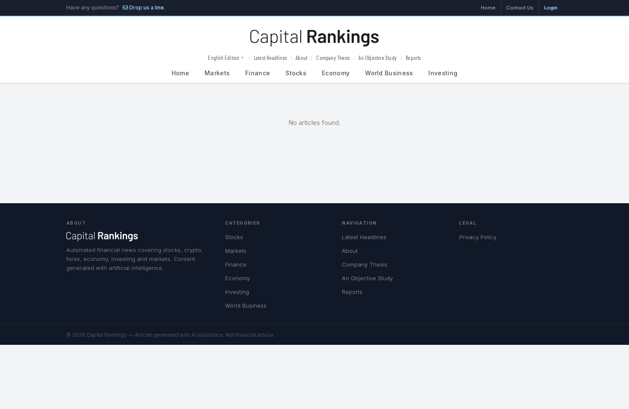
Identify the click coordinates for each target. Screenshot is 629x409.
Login (551, 8)
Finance (257, 73)
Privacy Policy (477, 237)
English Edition (226, 57)
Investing (442, 73)
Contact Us (520, 8)
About (301, 57)
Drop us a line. (146, 7)
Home (488, 8)
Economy (336, 73)
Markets (217, 73)
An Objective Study (378, 57)
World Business (389, 73)
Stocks (295, 73)
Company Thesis (333, 57)
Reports (413, 57)
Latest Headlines (270, 57)
